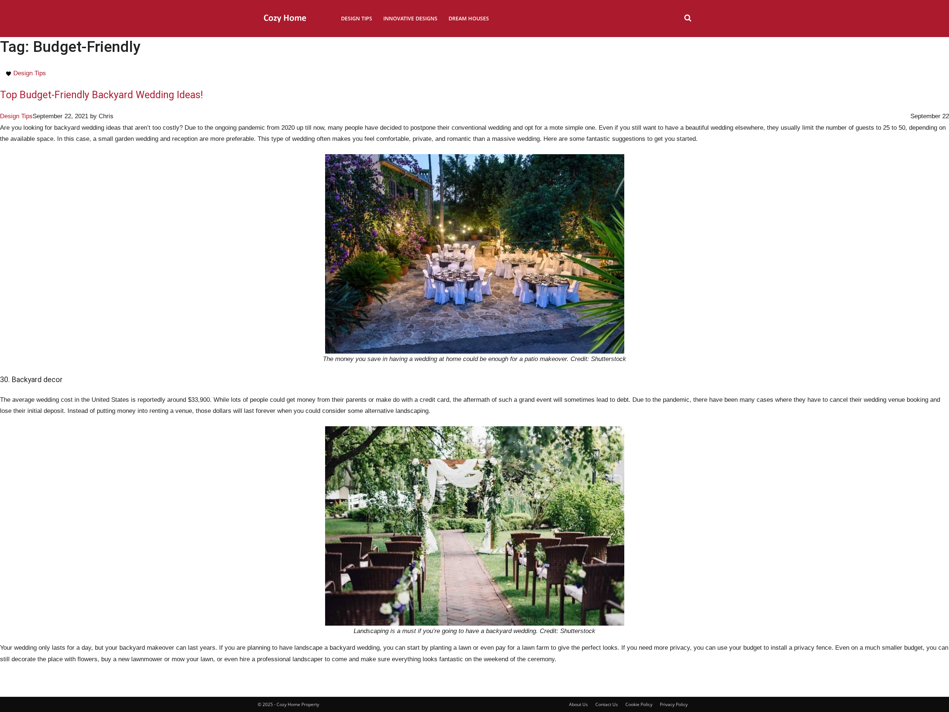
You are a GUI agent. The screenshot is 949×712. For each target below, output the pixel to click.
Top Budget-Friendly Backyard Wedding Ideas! (101, 95)
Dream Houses (469, 18)
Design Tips (356, 18)
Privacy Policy (674, 704)
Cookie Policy (638, 704)
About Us (578, 704)
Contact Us (606, 704)
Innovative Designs (410, 18)
